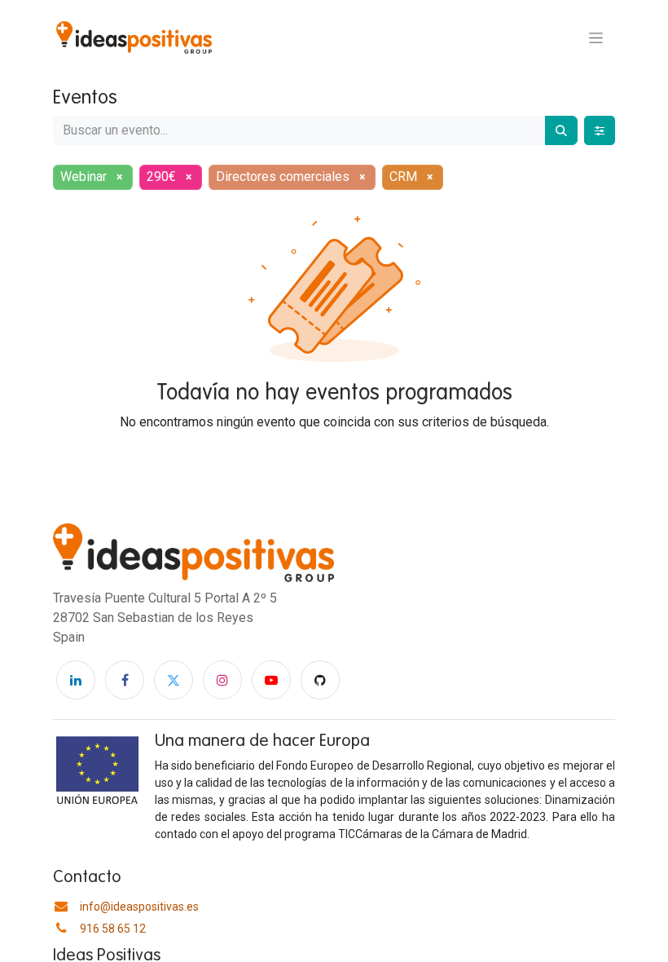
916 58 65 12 (113, 928)
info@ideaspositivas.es (139, 906)
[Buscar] (561, 130)
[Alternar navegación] (596, 37)
